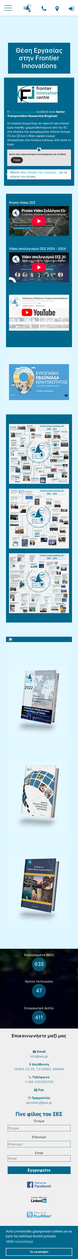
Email (39, 1153)
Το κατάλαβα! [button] (39, 1251)
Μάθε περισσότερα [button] (19, 1241)
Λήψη (16, 159)
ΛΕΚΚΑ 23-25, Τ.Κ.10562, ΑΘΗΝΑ (39, 1069)
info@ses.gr (39, 1056)
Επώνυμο (39, 1137)
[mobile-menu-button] (8, 8)
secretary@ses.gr (39, 1103)
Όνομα (39, 1121)
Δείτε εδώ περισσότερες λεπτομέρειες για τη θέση (37, 154)
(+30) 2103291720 (39, 1082)
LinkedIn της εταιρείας (41, 172)
